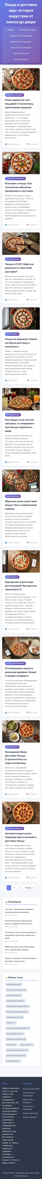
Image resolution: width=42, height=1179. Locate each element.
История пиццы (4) (14, 995)
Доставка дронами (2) (15, 1034)
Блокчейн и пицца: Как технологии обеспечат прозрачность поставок (19, 187)
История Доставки (27, 30)
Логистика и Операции (21, 47)
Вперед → (29, 888)
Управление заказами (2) (16, 1039)
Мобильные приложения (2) (17, 1012)
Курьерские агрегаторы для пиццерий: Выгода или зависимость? (21, 586)
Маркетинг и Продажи (21, 42)
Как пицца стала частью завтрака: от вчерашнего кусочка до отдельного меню (19, 425)
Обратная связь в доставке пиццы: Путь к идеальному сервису (21, 505)
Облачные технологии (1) (16, 1055)
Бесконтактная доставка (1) (17, 1050)
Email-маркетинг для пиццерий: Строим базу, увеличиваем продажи (19, 104)
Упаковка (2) (11, 1045)
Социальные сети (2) (15, 1017)
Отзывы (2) (11, 1023)
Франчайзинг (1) (26, 1045)
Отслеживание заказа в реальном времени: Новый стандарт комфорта (20, 672)
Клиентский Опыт (21, 53)
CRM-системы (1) (13, 1061)
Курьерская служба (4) (15, 1001)
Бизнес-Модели (21, 59)
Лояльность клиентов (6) (16, 990)
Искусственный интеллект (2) (18, 1028)
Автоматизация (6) (14, 984)
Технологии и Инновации (21, 36)
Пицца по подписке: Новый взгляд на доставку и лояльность (21, 343)
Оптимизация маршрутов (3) (17, 1006)
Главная (9, 30)
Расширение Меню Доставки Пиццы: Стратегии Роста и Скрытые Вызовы (16, 758)
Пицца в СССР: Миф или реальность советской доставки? (19, 268)
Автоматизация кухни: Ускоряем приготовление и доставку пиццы (21, 837)
